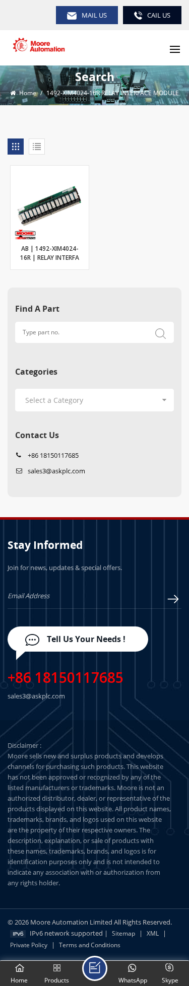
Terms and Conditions (89, 945)
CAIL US (158, 15)
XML (153, 933)
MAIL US (94, 15)
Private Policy (28, 945)
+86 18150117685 (53, 455)
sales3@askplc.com (56, 470)
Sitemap (123, 933)
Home (27, 93)
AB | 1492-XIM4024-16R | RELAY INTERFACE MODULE (49, 254)
